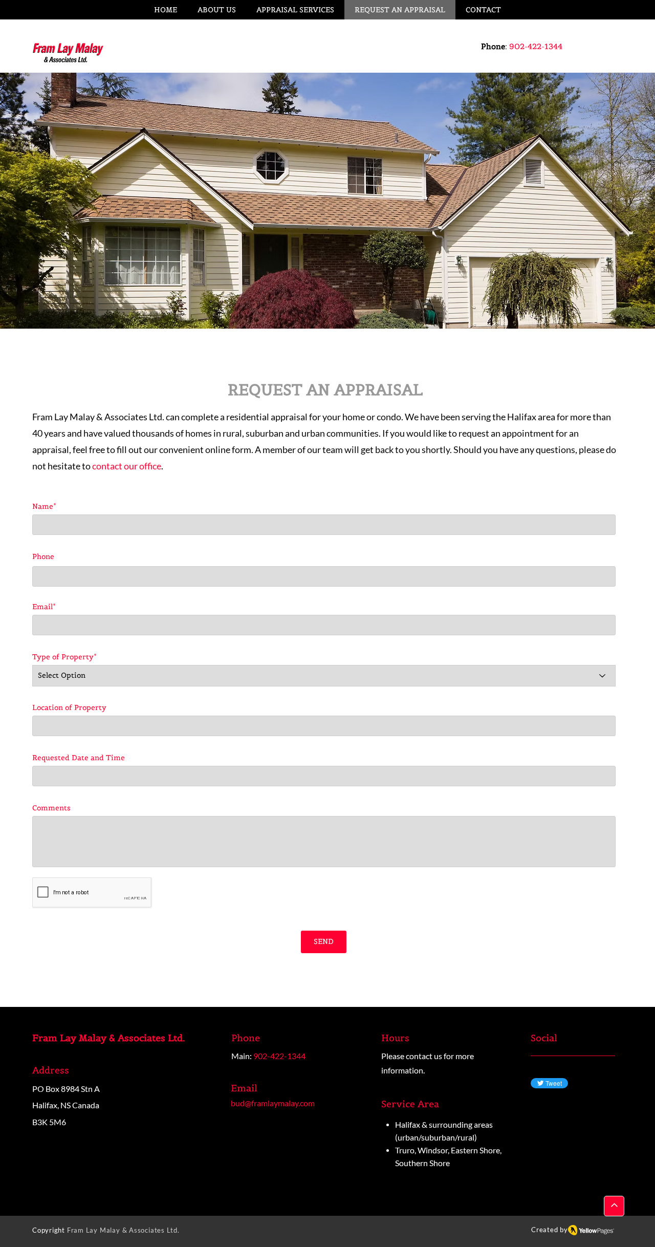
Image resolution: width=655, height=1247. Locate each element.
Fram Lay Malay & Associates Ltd (122, 1230)
